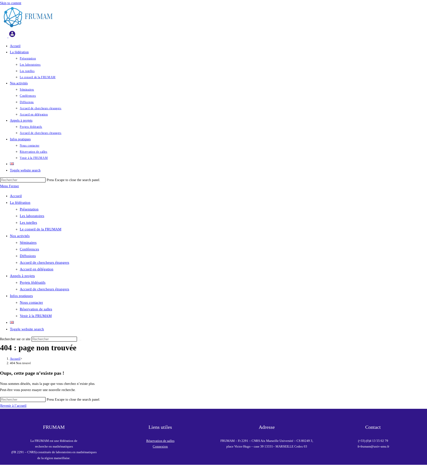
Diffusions (28, 256)
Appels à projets (22, 276)
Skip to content (10, 3)
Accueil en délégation (36, 269)
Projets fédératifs (32, 282)
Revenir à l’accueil (13, 406)
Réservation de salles (36, 309)
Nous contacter (31, 302)
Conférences (29, 249)
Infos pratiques (21, 296)
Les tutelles (28, 223)
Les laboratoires (32, 216)
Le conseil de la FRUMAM (40, 229)
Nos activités (20, 236)
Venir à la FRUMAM (36, 316)
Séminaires (28, 242)
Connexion (160, 446)
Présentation (29, 209)
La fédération (20, 203)
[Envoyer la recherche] (80, 340)
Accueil (16, 196)
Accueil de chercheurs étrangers (44, 262)
